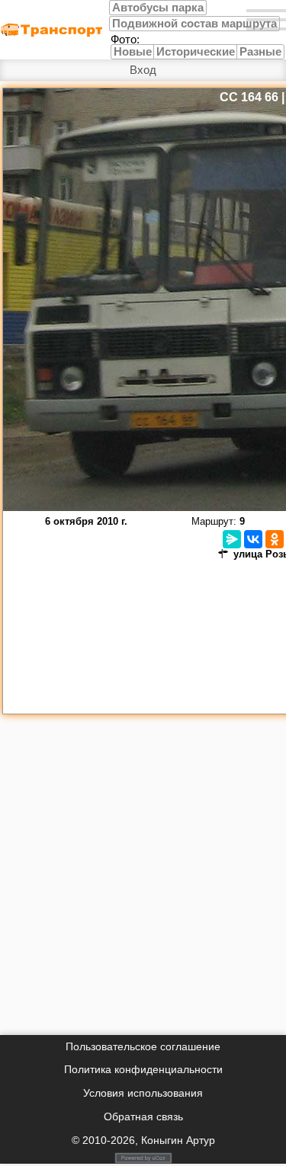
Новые (133, 52)
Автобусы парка (158, 8)
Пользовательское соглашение (143, 1046)
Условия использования (143, 1093)
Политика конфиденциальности (143, 1069)
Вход (143, 70)
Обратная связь (143, 1116)
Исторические (195, 52)
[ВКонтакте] (253, 539)
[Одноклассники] (274, 539)
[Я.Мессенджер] (232, 539)
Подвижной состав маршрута (194, 24)
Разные (260, 52)
